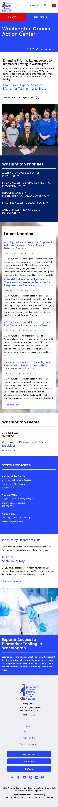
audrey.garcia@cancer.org (13, 484)
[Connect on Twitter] (37, 97)
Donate (29, 768)
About (29, 726)
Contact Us (29, 732)
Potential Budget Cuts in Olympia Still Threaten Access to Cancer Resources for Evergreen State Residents (27, 282)
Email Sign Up (29, 761)
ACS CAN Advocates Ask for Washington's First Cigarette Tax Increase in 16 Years (27, 324)
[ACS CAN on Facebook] (12, 777)
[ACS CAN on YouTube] (24, 777)
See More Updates (14, 404)
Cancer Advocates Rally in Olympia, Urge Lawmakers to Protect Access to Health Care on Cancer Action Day (27, 365)
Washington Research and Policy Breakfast (24, 444)
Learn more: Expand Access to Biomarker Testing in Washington (25, 87)
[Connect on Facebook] (32, 97)
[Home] (7, 6)
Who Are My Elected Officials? (22, 540)
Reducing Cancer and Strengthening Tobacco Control (24, 194)
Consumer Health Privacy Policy (17, 797)
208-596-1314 (8, 506)
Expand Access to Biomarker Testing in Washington (26, 184)
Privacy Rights (38, 797)
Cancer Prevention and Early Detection (21, 211)
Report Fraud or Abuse (22, 794)
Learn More (7, 450)
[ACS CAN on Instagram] (30, 777)
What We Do (29, 738)
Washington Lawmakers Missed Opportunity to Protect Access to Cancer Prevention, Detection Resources (29, 245)
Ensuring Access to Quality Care (23, 203)
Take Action (29, 754)
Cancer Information (29, 744)
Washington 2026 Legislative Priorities (21, 174)
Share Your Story (13, 561)
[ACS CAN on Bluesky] (42, 777)
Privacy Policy (39, 794)
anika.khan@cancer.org (12, 521)
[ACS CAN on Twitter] (18, 777)
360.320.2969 (8, 487)
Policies (50, 797)
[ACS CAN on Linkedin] (36, 777)
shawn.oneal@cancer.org (13, 503)
